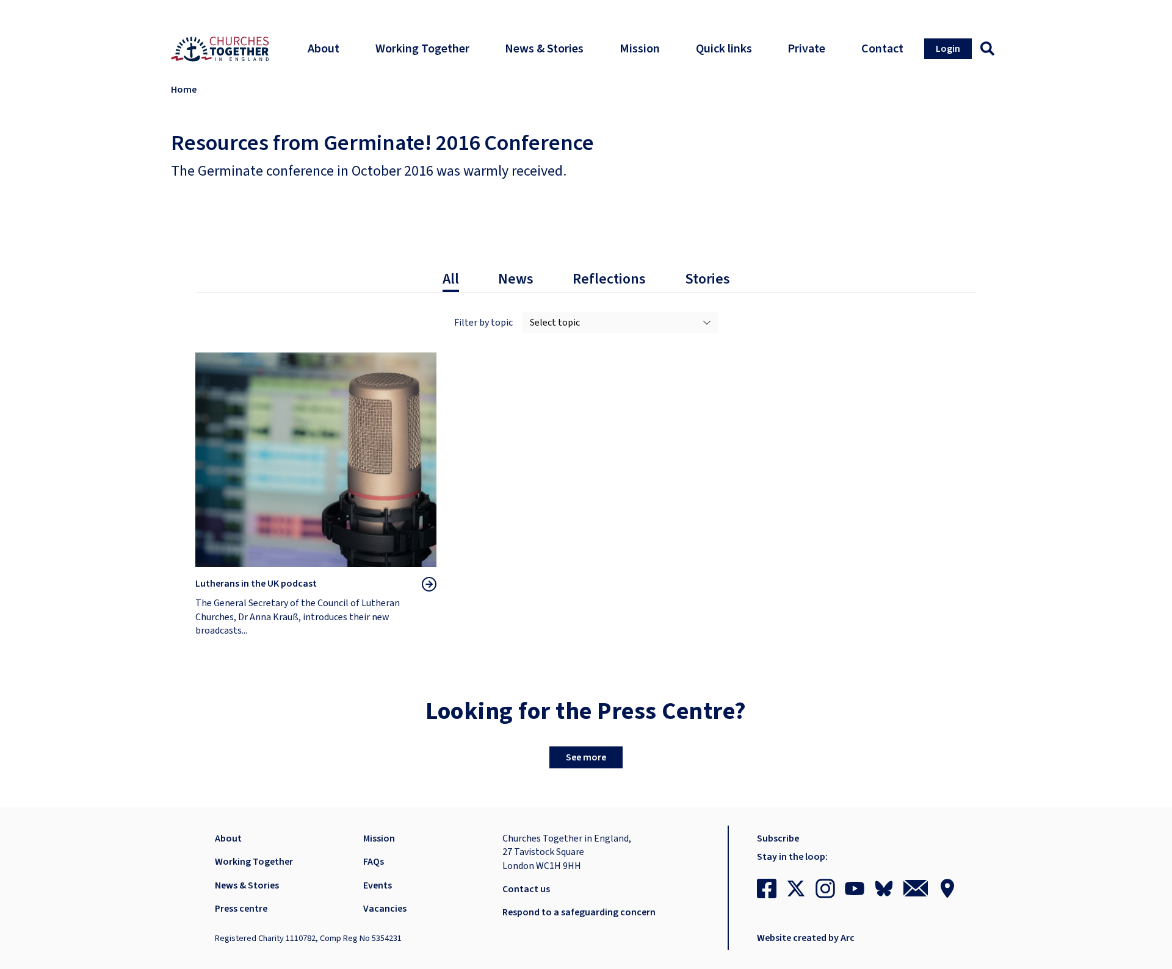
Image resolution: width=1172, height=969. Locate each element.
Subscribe (778, 838)
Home (184, 89)
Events (377, 885)
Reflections (609, 279)
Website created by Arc (806, 938)
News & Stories (247, 885)
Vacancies (385, 908)
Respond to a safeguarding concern (579, 912)
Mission (379, 838)
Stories (707, 279)
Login (948, 48)
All (451, 279)
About (228, 838)
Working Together (254, 861)
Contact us (526, 889)
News (516, 279)
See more (586, 757)
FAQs (373, 861)
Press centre (241, 908)
